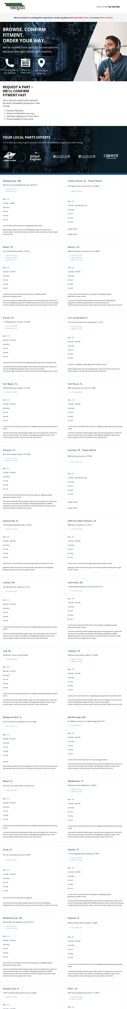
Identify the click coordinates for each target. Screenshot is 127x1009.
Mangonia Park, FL (12, 717)
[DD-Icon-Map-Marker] (41, 59)
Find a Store (106, 17)
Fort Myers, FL (10, 383)
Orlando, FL (74, 918)
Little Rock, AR (75, 582)
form (86, 17)
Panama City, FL (11, 988)
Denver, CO (73, 247)
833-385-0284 (10, 73)
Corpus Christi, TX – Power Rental (85, 180)
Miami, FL (8, 781)
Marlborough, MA (77, 717)
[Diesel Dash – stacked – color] (14, 4)
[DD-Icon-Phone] (10, 59)
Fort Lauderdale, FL (78, 317)
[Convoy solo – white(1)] (111, 153)
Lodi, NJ (7, 650)
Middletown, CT (76, 781)
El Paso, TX (8, 317)
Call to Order (9, 70)
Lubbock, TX (74, 650)
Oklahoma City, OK (12, 918)
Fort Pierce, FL (75, 383)
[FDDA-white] (87, 153)
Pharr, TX (72, 988)
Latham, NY (9, 582)
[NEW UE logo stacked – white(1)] (35, 150)
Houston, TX (9, 450)
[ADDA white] (61, 153)
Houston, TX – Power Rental (82, 450)
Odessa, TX (73, 849)
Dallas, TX (8, 247)
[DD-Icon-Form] (25, 60)
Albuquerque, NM (12, 180)
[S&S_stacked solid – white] (10, 152)
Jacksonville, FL (10, 520)
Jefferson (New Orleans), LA (82, 520)
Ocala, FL (7, 849)
